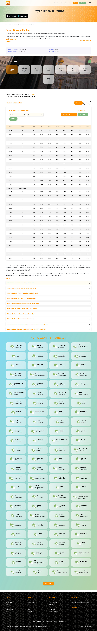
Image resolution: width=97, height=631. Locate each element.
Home (50, 2)
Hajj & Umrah (52, 607)
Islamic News (52, 609)
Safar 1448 (12, 110)
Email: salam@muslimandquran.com (80, 602)
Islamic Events (31, 604)
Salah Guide (52, 604)
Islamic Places (9, 616)
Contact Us (67, 2)
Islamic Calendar (31, 602)
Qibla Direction (9, 607)
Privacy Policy (80, 626)
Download (82, 114)
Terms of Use (88, 626)
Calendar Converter (53, 611)
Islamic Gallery (31, 607)
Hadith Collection (10, 609)
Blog (62, 2)
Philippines (20, 24)
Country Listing (13, 24)
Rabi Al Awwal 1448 (23, 110)
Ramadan (8, 613)
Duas (7, 611)
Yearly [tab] (87, 102)
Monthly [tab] (78, 102)
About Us (56, 2)
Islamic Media (31, 611)
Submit (13, 118)
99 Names (30, 616)
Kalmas (29, 613)
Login (75, 2)
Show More (48, 583)
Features (39, 621)
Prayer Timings (9, 602)
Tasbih (29, 609)
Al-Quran (8, 604)
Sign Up (83, 2)
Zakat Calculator (53, 602)
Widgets (51, 613)
